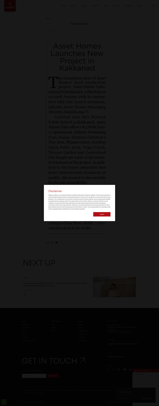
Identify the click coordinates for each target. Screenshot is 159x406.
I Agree (102, 214)
